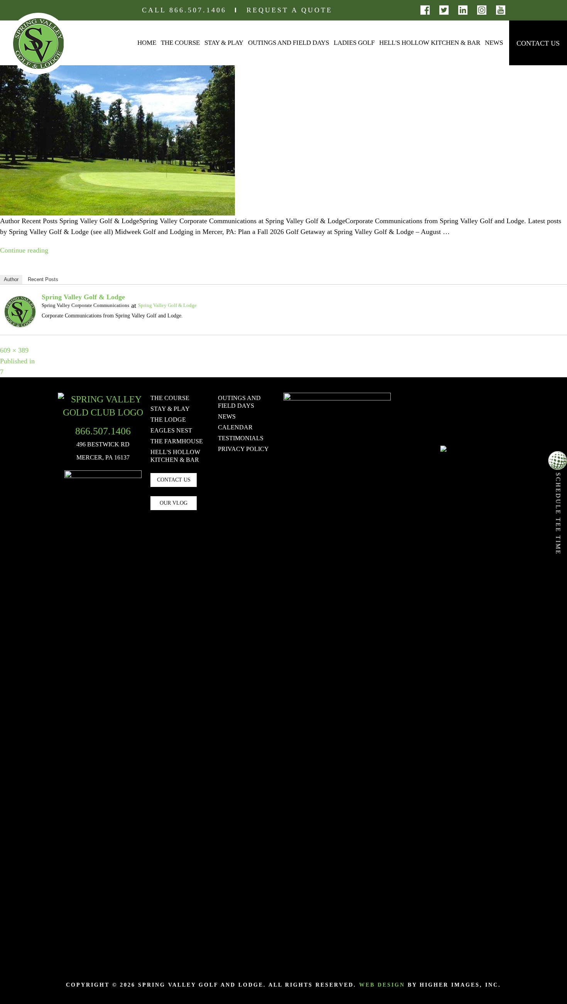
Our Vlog (173, 503)
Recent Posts (43, 279)
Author (11, 279)
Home (146, 42)
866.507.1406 (197, 10)
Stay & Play (223, 42)
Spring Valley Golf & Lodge (83, 297)
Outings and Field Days (288, 42)
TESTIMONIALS (240, 438)
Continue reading (24, 250)
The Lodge (168, 419)
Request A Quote (289, 10)
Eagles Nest (171, 430)
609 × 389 (14, 350)
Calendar (235, 427)
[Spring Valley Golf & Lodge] (20, 311)
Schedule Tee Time (558, 512)
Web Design (382, 985)
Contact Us (538, 43)
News (494, 42)
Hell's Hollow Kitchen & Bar (429, 42)
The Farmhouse (176, 441)
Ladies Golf (354, 42)
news (227, 416)
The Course (180, 42)
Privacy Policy (243, 449)
